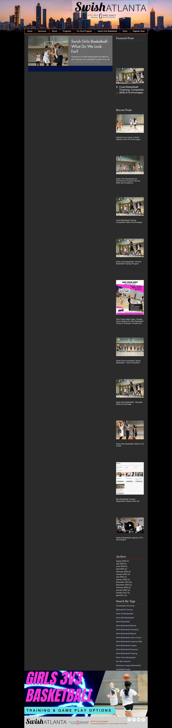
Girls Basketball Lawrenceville (129, 641)
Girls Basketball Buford (126, 626)
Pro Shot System (123, 661)
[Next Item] (140, 76)
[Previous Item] (120, 76)
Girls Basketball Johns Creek (128, 638)
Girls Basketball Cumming (127, 629)
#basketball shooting (125, 606)
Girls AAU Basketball (125, 618)
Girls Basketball (123, 622)
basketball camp (123, 669)
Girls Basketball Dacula (126, 634)
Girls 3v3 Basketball (124, 614)
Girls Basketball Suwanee (127, 649)
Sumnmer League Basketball (128, 665)
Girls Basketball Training (126, 653)
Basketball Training (124, 610)
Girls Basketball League (126, 645)
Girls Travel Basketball (125, 657)
